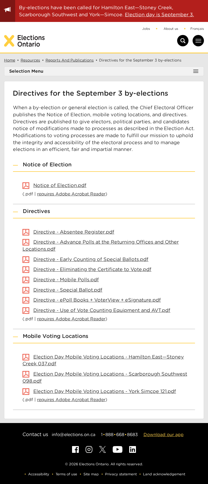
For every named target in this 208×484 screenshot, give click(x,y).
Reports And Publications (70, 60)
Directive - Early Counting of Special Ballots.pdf (90, 259)
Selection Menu (26, 71)
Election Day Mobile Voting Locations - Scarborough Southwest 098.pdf (104, 377)
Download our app (164, 434)
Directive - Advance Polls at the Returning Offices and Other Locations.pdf (100, 245)
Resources (30, 60)
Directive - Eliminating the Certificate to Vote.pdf (92, 269)
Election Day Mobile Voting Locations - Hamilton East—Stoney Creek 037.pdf (103, 360)
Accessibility (38, 474)
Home (9, 60)
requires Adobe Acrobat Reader (71, 193)
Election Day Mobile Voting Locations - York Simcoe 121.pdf (104, 391)
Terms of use (66, 474)
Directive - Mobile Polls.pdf (66, 279)
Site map (91, 474)
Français (197, 29)
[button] (104, 165)
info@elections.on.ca (73, 434)
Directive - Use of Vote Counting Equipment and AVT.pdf (101, 310)
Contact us (35, 434)
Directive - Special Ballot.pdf (67, 290)
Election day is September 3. (159, 14)
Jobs (146, 29)
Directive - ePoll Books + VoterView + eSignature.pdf (97, 300)
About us (171, 29)
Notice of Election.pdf (59, 185)
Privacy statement (121, 474)
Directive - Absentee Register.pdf (73, 232)
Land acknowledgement (164, 474)
